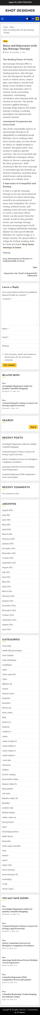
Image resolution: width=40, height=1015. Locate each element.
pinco (4, 827)
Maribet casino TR (10, 798)
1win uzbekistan (9, 660)
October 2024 (8, 615)
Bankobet (6, 698)
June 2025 (6, 577)
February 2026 (8, 539)
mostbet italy (7, 808)
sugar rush (6, 865)
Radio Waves (7, 836)
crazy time (6, 760)
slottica (5, 855)
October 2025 (8, 558)
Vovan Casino (7, 889)
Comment (7, 299)
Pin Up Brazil (7, 822)
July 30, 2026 (8, 948)
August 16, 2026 (10, 391)
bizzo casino (7, 712)
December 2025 (8, 548)
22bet (4, 679)
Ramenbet (6, 841)
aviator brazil (8, 693)
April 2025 (6, 586)
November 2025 (9, 553)
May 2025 (6, 582)
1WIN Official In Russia (12, 650)
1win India (6, 646)
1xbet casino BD (9, 674)
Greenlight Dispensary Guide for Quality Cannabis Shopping (17, 387)
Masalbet (6, 803)
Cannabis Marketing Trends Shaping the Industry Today (19, 995)
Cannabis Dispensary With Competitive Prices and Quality (16, 978)
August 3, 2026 (9, 408)
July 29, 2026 (8, 965)
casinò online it (8, 755)
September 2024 (9, 620)
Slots (4, 850)
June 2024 (6, 629)
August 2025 (7, 567)
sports (4, 860)
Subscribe (37, 18)
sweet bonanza (8, 870)
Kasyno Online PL (9, 784)
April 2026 (6, 529)
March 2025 (7, 591)
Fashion (5, 769)
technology (7, 879)
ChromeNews (33, 1009)
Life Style (6, 793)
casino (5, 736)
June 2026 (6, 520)
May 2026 (6, 524)
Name (5, 328)
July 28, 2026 (8, 983)
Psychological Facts (10, 831)
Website (5, 346)
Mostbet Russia (8, 812)
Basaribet (6, 703)
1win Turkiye (8, 655)
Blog (5, 41)
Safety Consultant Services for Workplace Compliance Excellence (19, 460)
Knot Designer (20, 10)
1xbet (4, 670)
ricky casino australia (11, 846)
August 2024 (7, 624)
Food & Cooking (9, 774)
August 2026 (7, 510)
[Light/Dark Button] (28, 19)
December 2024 (8, 605)
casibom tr (6, 731)
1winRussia (7, 665)
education (6, 765)
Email (5, 337)
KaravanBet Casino (10, 779)
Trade (4, 884)
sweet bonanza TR (10, 874)
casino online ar (9, 750)
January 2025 (7, 601)
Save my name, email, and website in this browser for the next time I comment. (20, 357)
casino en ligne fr (9, 741)
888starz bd (7, 684)
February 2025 (8, 596)
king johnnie (7, 789)
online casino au (9, 817)
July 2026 (6, 515)
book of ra (6, 722)
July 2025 (6, 572)
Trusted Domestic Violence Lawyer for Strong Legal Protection (20, 404)
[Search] (33, 19)
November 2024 (9, 610)
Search (7, 420)
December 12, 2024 (18, 52)
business (5, 727)
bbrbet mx (6, 708)
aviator (5, 689)
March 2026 (7, 534)
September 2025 (9, 563)
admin (7, 52)
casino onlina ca (9, 746)
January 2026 (7, 543)
